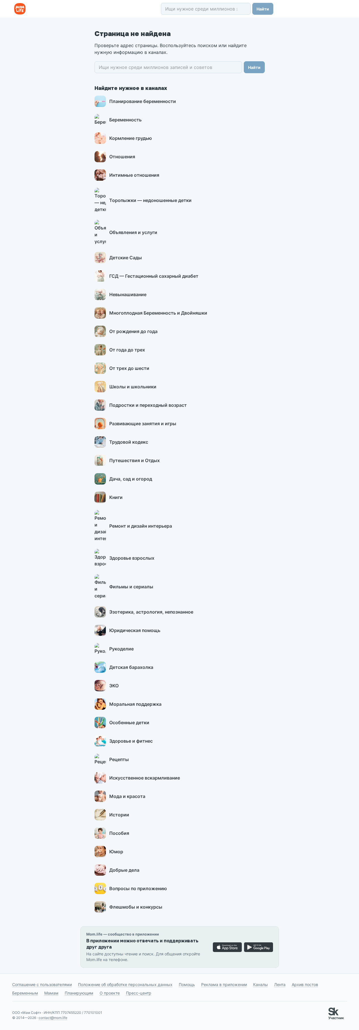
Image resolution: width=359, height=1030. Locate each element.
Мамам (51, 993)
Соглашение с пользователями (42, 984)
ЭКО (114, 685)
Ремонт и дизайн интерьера (140, 526)
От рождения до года (133, 331)
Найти (263, 9)
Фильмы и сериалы (131, 586)
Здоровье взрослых (131, 558)
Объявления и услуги (133, 232)
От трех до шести (129, 368)
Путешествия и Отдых (134, 460)
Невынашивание (127, 294)
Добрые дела (124, 870)
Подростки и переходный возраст (148, 405)
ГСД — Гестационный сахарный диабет (153, 276)
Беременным (25, 993)
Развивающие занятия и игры (142, 423)
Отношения (122, 156)
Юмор (116, 851)
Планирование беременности (142, 101)
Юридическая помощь (134, 630)
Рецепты (119, 759)
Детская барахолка (131, 667)
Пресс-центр (138, 993)
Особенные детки (129, 722)
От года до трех (127, 350)
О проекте (110, 993)
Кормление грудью (130, 138)
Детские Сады (125, 257)
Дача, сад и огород (130, 479)
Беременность (125, 120)
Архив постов (305, 984)
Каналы (260, 984)
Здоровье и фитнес (131, 741)
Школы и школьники (132, 386)
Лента (279, 984)
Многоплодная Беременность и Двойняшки (158, 313)
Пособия (119, 833)
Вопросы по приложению (138, 888)
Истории (119, 815)
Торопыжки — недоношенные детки (150, 200)
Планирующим (79, 993)
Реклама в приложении (224, 984)
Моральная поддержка (135, 704)
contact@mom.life (53, 1018)
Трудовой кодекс (128, 442)
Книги (116, 497)
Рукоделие (121, 649)
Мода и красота (127, 796)
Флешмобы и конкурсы (135, 907)
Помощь (187, 984)
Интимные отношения (134, 175)
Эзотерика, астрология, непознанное (151, 612)
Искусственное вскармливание (144, 778)
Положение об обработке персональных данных (125, 984)
